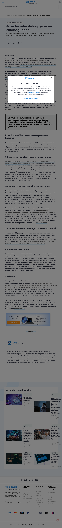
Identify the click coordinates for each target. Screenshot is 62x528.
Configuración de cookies (31, 98)
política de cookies (33, 92)
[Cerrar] (51, 77)
